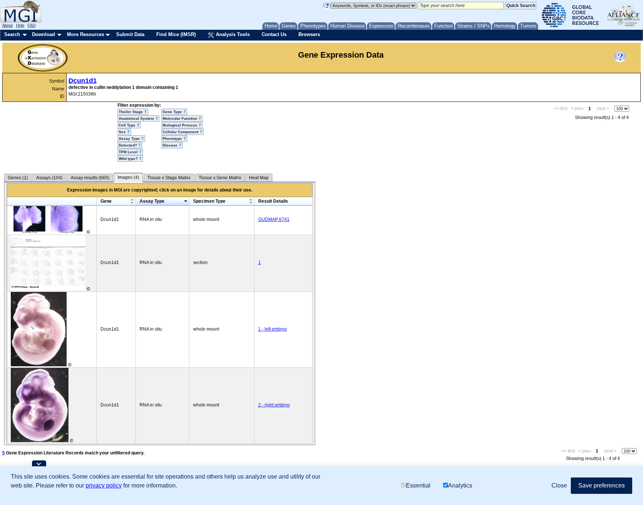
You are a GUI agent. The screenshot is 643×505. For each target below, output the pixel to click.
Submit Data (130, 34)
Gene (106, 201)
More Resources (85, 34)
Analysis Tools (232, 34)
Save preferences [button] (601, 485)
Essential (418, 485)
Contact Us (274, 34)
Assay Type (152, 201)
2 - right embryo (274, 405)
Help (20, 25)
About (7, 25)
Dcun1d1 (82, 80)
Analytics (460, 485)
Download (43, 34)
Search (12, 34)
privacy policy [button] (104, 485)
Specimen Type (209, 201)
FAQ (32, 25)
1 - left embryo (272, 329)
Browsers (309, 34)
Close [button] (559, 485)
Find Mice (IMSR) (176, 34)
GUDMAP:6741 (273, 219)
